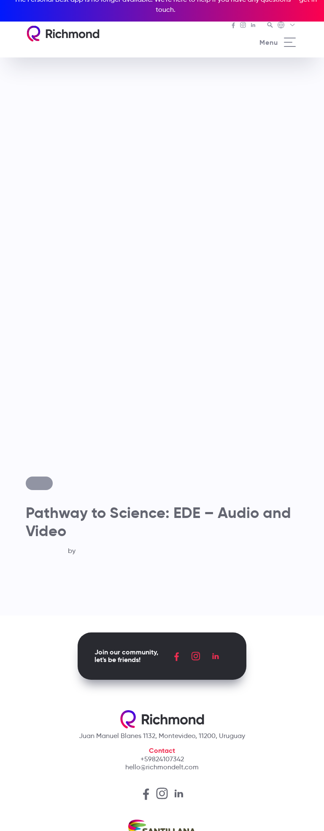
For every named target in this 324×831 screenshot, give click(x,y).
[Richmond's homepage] (63, 33)
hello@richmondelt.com (162, 767)
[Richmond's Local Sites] (286, 25)
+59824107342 (162, 759)
